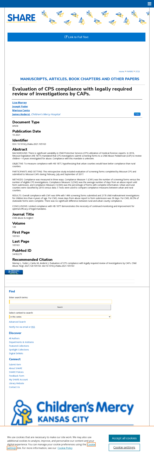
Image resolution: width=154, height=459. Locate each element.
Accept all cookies (124, 438)
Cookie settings (124, 447)
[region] (77, 442)
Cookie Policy (65, 448)
